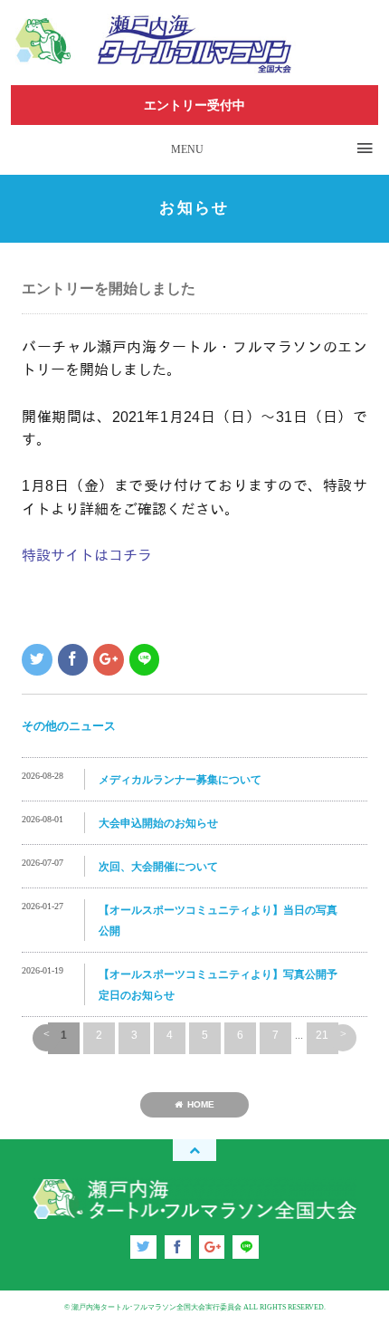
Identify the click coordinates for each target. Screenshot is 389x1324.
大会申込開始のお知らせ (158, 823)
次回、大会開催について (158, 866)
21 (322, 1035)
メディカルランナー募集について (180, 779)
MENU (187, 149)
